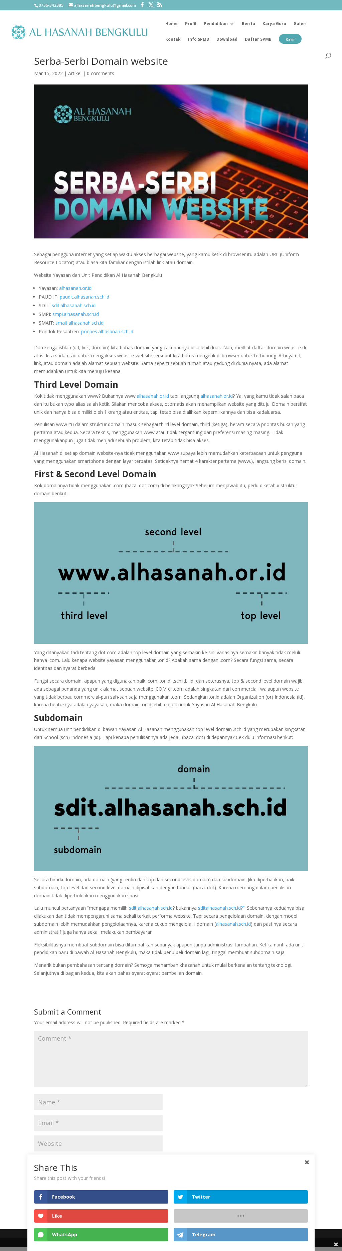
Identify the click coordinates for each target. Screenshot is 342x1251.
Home (171, 23)
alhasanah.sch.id (233, 924)
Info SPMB (198, 39)
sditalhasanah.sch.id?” (221, 908)
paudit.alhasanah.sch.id (84, 297)
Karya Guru (274, 23)
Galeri (300, 23)
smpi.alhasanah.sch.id (75, 314)
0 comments (100, 73)
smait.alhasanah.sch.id (79, 323)
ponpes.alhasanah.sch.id (107, 331)
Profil (190, 23)
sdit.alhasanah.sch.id (74, 305)
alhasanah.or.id (75, 288)
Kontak (173, 39)
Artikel (74, 73)
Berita (248, 23)
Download (226, 39)
